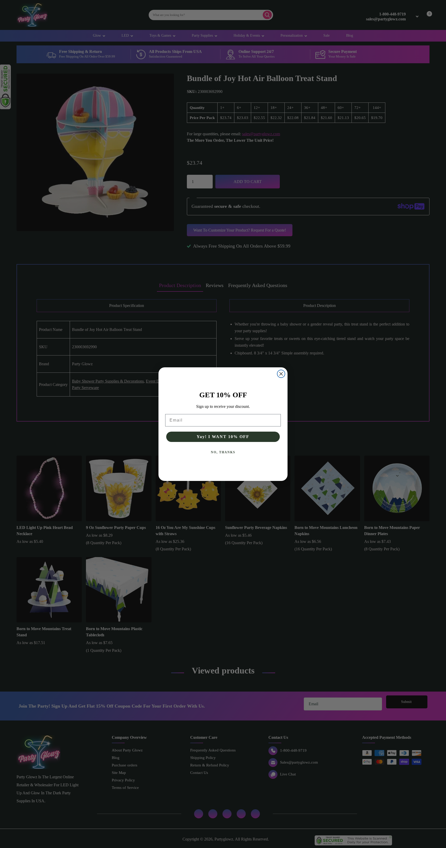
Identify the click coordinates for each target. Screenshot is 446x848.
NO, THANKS (223, 452)
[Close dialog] (281, 374)
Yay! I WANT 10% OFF (223, 436)
